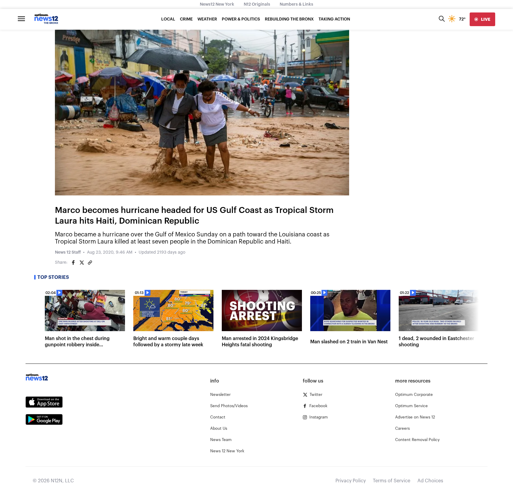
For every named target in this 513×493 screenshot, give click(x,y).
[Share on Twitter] (81, 262)
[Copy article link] (90, 262)
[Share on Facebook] (73, 262)
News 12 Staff (68, 252)
